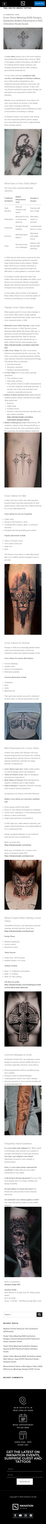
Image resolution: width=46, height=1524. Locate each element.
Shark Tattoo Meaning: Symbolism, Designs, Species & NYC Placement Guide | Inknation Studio (20, 1349)
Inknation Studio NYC (12, 1285)
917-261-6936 (23, 1428)
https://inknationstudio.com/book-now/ (19, 856)
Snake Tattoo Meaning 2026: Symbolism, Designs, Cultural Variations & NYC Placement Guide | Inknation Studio (21, 1339)
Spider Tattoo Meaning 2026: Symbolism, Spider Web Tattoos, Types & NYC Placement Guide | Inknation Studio (22, 1359)
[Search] (39, 1314)
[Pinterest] (30, 1515)
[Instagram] (25, 1515)
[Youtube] (20, 1515)
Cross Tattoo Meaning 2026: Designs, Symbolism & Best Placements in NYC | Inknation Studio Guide (23, 20)
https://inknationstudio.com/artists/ (17, 845)
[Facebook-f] (15, 1515)
